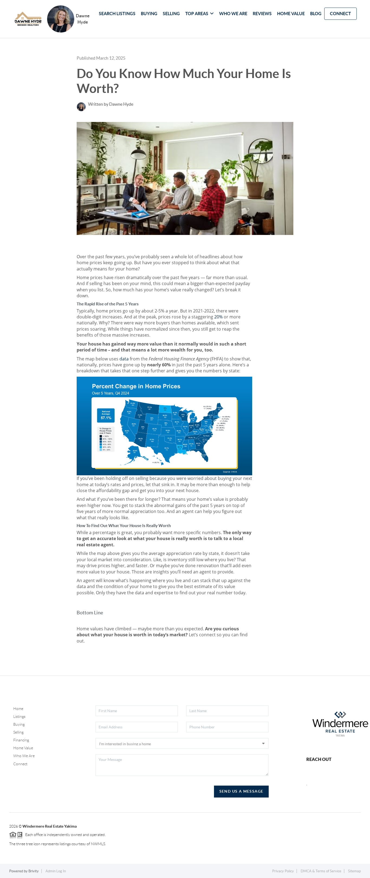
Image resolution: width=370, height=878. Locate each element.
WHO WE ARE (233, 13)
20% (218, 317)
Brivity (33, 871)
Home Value (23, 748)
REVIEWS (262, 13)
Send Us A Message (241, 791)
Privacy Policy (283, 871)
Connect (20, 764)
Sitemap (354, 871)
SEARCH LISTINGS (117, 13)
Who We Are (24, 756)
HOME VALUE (291, 13)
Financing (21, 740)
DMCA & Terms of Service (321, 871)
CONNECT (340, 13)
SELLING (171, 13)
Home (18, 708)
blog (316, 13)
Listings (19, 716)
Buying (19, 724)
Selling (18, 732)
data (124, 359)
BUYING (149, 13)
